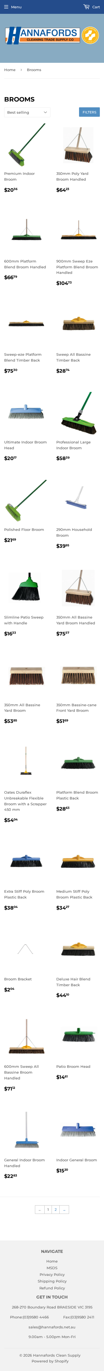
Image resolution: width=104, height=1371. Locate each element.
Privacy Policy (52, 1274)
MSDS (52, 1268)
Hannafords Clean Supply (56, 1355)
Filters (89, 112)
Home (10, 69)
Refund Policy (52, 1288)
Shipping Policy (52, 1281)
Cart (95, 7)
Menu (16, 7)
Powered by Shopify (50, 1361)
